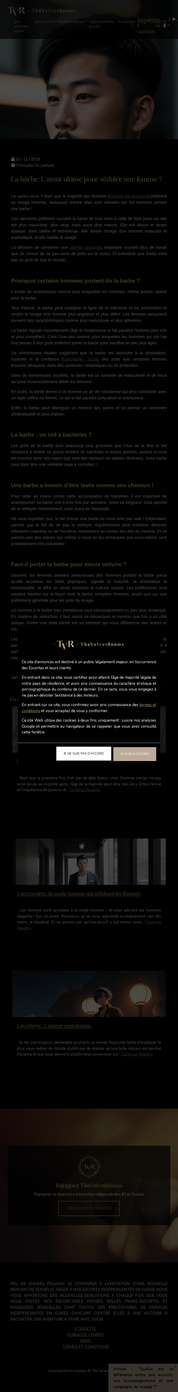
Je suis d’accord (135, 754)
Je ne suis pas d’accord (84, 753)
